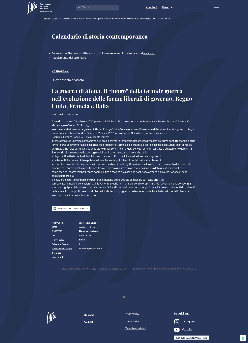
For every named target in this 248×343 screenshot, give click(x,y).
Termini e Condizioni (135, 328)
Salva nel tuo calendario (71, 209)
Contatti (88, 322)
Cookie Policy (132, 321)
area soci (149, 53)
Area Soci (151, 7)
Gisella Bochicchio (87, 228)
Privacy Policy (132, 314)
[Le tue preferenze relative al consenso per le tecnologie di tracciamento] (243, 338)
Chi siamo (89, 315)
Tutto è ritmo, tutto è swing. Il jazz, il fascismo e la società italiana (93, 269)
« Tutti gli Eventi (60, 71)
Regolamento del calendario (69, 58)
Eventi (165, 7)
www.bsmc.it (57, 257)
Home (47, 19)
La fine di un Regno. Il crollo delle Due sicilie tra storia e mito (163, 269)
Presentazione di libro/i (62, 249)
